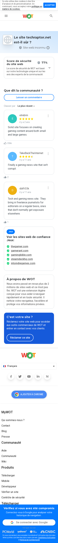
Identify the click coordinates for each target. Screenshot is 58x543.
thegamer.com (19, 246)
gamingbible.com (21, 254)
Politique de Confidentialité (30, 540)
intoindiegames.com (23, 263)
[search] (51, 16)
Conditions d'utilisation (46, 537)
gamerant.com (19, 250)
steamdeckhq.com (22, 259)
